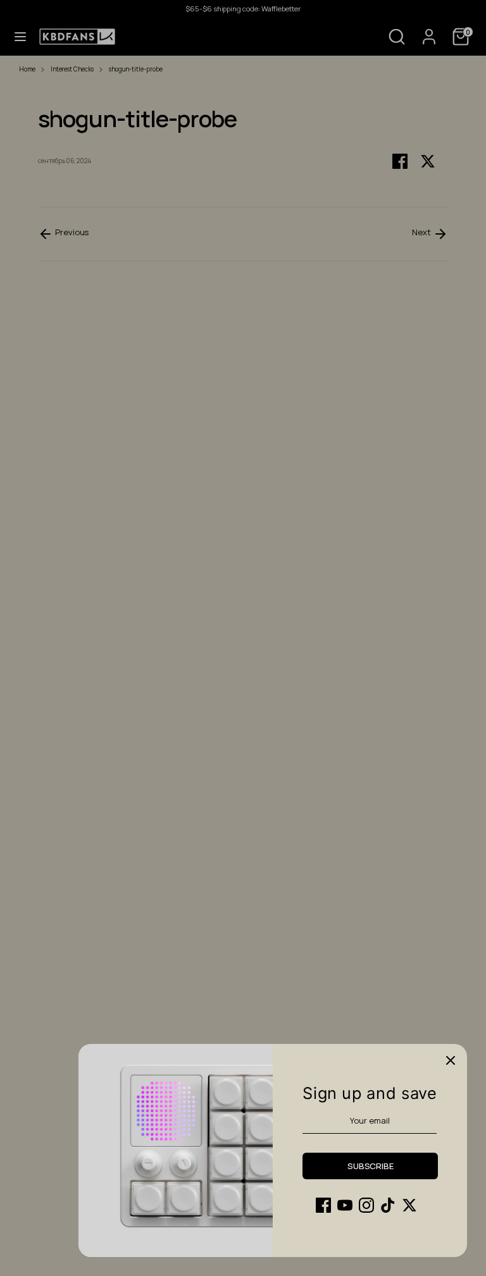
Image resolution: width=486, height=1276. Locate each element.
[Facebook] (323, 1205)
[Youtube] (344, 1205)
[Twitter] (409, 1205)
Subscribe (370, 1166)
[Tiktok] (388, 1205)
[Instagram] (366, 1205)
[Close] (450, 1060)
